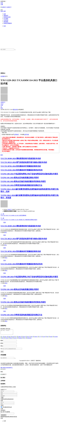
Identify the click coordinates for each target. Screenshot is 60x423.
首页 (5, 14)
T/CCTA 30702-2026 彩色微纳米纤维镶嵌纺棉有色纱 (21, 166)
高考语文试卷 (7, 17)
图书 (4, 76)
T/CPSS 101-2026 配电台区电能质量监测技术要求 (20, 178)
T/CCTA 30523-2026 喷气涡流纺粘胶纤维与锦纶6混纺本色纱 (24, 162)
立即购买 (16, 134)
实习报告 (6, 18)
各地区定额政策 (8, 23)
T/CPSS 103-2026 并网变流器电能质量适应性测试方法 (21, 185)
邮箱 (2, 343)
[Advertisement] (31, 37)
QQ (1, 348)
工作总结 (6, 20)
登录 (2, 2)
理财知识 (6, 15)
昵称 (2, 340)
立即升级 (26, 134)
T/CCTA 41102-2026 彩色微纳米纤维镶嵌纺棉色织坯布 (22, 170)
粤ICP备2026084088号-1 (7, 367)
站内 (5, 26)
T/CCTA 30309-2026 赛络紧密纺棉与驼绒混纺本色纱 (21, 158)
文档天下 (9, 209)
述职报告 (6, 21)
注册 (2, 4)
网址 (2, 346)
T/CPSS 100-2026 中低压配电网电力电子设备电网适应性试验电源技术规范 (29, 174)
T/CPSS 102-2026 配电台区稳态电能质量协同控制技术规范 (23, 181)
